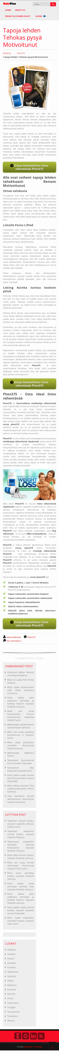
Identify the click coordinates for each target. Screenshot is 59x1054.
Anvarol (10, 958)
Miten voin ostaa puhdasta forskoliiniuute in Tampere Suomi (20, 735)
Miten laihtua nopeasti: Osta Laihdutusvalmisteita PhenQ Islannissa (20, 788)
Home (8, 10)
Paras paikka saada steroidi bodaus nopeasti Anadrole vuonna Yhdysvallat (20, 910)
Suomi (39, 16)
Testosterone (13, 1011)
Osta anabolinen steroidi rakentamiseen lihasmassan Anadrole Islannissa (20, 799)
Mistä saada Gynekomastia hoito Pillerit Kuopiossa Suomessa (20, 690)
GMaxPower (12, 971)
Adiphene (11, 949)
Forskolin (11, 967)
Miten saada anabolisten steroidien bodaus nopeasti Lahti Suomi (20, 920)
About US (20, 10)
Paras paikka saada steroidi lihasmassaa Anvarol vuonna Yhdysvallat (20, 778)
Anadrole (11, 954)
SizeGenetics (13, 1003)
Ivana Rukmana (14, 637)
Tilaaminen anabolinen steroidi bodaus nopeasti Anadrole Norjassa (20, 834)
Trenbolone (12, 1016)
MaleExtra (11, 985)
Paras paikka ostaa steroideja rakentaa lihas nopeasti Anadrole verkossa (20, 886)
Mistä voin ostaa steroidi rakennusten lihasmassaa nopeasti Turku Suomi (20, 865)
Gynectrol (11, 976)
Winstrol (11, 1020)
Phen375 (21, 53)
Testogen (11, 1007)
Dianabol (11, 963)
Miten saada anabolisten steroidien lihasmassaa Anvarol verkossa (20, 745)
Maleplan (28, 1046)
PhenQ (10, 998)
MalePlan (7, 53)
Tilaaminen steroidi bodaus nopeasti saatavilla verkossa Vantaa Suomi (20, 823)
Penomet (11, 989)
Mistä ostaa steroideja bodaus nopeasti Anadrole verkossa (20, 876)
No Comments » (14, 640)
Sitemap (38, 1046)
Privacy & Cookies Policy (17, 16)
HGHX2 (10, 980)
